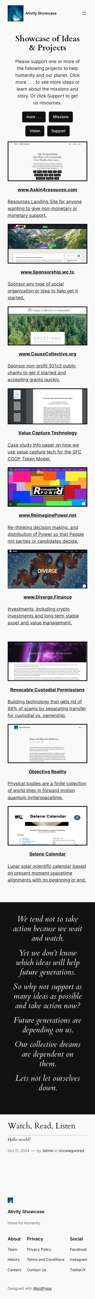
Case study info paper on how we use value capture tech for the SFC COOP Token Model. (44, 451)
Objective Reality (47, 771)
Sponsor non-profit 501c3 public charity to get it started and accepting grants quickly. (42, 372)
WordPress (42, 1288)
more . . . (33, 116)
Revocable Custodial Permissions (47, 689)
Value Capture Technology (47, 432)
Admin (47, 1150)
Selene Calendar (47, 854)
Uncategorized (71, 1150)
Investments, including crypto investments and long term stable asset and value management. (43, 615)
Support (58, 130)
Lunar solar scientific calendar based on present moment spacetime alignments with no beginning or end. (47, 873)
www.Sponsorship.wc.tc (47, 272)
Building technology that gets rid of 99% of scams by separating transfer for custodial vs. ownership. (47, 708)
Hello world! (19, 1139)
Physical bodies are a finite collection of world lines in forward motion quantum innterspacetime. (47, 790)
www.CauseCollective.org (47, 354)
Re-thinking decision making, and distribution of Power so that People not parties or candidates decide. (46, 534)
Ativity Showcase (40, 13)
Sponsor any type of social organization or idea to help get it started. (43, 290)
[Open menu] (84, 13)
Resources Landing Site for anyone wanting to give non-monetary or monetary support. (45, 208)
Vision (35, 130)
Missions (61, 116)
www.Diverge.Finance (47, 597)
